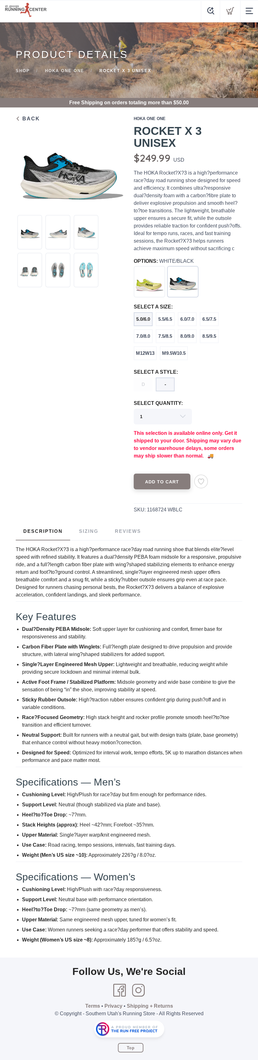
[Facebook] (119, 990)
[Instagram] (138, 990)
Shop (23, 70)
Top (131, 1048)
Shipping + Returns (150, 1006)
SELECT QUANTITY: (158, 403)
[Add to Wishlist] (201, 481)
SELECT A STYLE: (156, 372)
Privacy (113, 1006)
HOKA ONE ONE (64, 70)
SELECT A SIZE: (153, 306)
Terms (92, 1006)
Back (30, 118)
